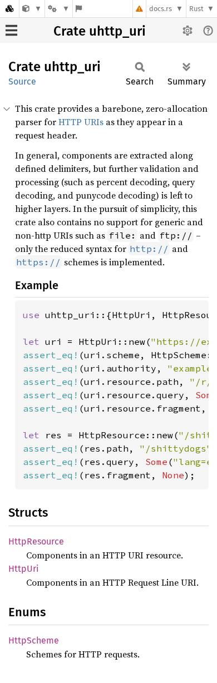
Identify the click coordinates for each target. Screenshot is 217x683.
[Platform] (58, 8)
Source (22, 81)
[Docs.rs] (9, 8)
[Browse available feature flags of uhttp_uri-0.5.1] (79, 8)
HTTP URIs (80, 122)
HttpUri (23, 568)
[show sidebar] (11, 30)
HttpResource (36, 541)
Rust (196, 8)
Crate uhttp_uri (99, 31)
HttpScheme (33, 640)
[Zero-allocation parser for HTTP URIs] (32, 8)
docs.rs (160, 8)
